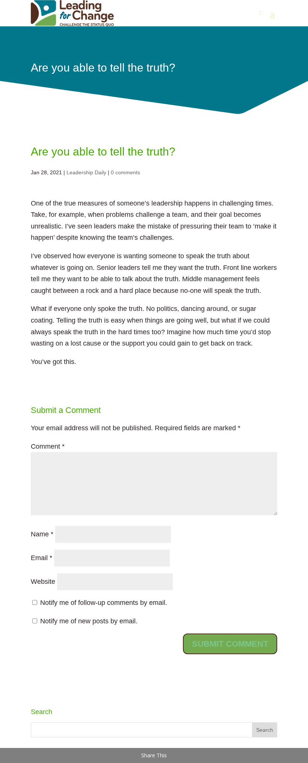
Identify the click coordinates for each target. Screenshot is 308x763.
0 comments (125, 172)
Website (43, 581)
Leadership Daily (86, 172)
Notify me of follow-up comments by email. (103, 602)
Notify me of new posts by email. (88, 621)
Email (41, 558)
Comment (48, 446)
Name (42, 534)
